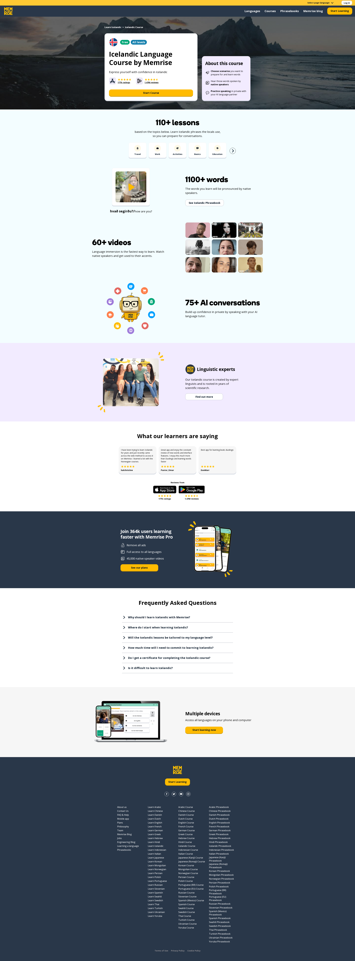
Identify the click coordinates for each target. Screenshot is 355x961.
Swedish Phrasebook (220, 926)
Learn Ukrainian (156, 912)
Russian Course (186, 892)
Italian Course (185, 853)
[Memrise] (8, 11)
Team (120, 830)
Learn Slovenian (156, 888)
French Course (185, 826)
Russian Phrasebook (219, 903)
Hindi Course (185, 842)
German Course (186, 830)
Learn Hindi (154, 842)
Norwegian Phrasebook (221, 878)
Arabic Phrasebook (219, 807)
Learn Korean (155, 861)
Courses (270, 11)
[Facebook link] (166, 794)
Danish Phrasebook (219, 814)
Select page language (318, 2)
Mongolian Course (188, 869)
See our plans (139, 567)
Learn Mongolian (157, 865)
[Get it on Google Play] (192, 489)
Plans (120, 822)
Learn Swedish (155, 900)
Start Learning (340, 11)
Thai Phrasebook (218, 929)
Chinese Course (186, 811)
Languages (252, 11)
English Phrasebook (219, 822)
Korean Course (186, 865)
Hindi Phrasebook (218, 842)
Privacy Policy (178, 950)
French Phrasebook (219, 826)
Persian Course (186, 877)
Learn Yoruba (155, 916)
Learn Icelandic (113, 27)
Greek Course (185, 834)
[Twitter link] (174, 794)
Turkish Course (186, 919)
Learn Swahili (155, 896)
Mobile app (123, 818)
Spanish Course (186, 904)
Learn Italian (154, 853)
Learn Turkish (155, 908)
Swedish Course (186, 912)
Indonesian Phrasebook (221, 849)
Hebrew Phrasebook (219, 838)
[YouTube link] (181, 794)
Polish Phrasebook (219, 886)
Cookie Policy (194, 950)
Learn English (155, 822)
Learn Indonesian (157, 849)
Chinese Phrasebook (220, 811)
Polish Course (185, 881)
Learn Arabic (154, 807)
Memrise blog (313, 11)
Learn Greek (154, 834)
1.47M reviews (192, 498)
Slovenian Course (187, 896)
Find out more (204, 396)
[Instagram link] (188, 794)
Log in (347, 3)
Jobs (119, 838)
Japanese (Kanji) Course (190, 857)
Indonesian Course (188, 849)
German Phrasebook (220, 830)
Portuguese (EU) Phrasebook (217, 898)
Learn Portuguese (157, 881)
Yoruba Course (186, 927)
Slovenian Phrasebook (220, 907)
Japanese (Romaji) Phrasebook (218, 866)
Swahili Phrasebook (219, 922)
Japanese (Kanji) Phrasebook (217, 859)
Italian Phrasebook (219, 853)
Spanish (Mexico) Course (191, 900)
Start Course (151, 92)
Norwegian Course (188, 873)
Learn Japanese (156, 857)
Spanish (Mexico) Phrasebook (218, 913)
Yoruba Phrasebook (219, 941)
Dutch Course (185, 818)
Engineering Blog (126, 842)
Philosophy (123, 826)
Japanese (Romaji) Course (191, 861)
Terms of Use (161, 950)
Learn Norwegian (157, 869)
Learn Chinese (155, 811)
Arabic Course (185, 807)
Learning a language (128, 846)
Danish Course (186, 814)
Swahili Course (186, 908)
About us (122, 807)
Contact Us (123, 811)
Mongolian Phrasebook (221, 874)
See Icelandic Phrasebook (204, 202)
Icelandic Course (186, 846)
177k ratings (165, 498)
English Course (186, 822)
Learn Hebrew (155, 838)
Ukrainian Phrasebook (221, 937)
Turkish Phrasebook (219, 933)
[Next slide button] (233, 151)
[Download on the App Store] (164, 489)
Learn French (155, 826)
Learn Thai (153, 904)
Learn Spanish (155, 892)
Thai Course (184, 916)
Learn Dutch (154, 818)
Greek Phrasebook (219, 834)
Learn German (155, 830)
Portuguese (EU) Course (191, 888)
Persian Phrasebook (219, 882)
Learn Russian (155, 884)
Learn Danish (155, 814)
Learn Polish (154, 877)
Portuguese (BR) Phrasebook (217, 892)
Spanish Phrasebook (220, 918)
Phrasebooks (289, 11)
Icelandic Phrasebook (220, 846)
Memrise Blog (124, 834)
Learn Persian (155, 873)
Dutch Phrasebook (219, 818)
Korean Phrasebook (219, 871)
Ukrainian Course (187, 923)
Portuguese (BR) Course (191, 884)
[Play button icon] (131, 187)
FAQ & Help (123, 814)
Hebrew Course (186, 838)
